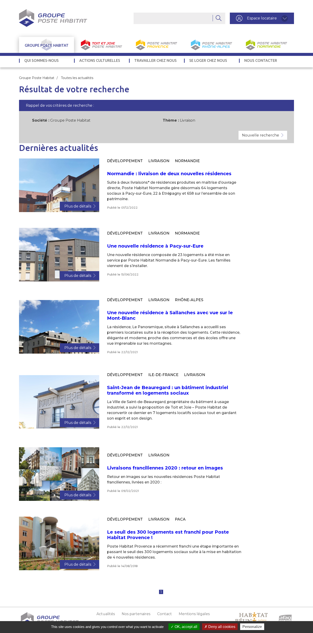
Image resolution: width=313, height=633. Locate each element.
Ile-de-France (163, 375)
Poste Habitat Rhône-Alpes (211, 45)
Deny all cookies (221, 627)
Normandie (187, 161)
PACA (180, 519)
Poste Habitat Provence (156, 45)
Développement (125, 161)
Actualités (105, 614)
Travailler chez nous (155, 61)
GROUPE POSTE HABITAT (47, 45)
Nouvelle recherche (260, 135)
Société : (40, 120)
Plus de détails (77, 206)
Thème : (171, 120)
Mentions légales (194, 614)
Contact (164, 614)
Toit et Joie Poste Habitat (101, 45)
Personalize (252, 627)
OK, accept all (185, 627)
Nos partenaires (136, 614)
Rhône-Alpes (189, 300)
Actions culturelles (99, 61)
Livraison (158, 161)
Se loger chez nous (208, 61)
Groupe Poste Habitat (36, 78)
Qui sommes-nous (41, 61)
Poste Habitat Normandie (266, 45)
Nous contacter (260, 61)
